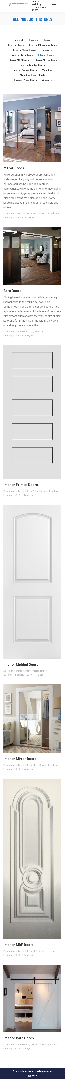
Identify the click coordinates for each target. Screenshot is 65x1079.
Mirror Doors (13, 168)
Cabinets (33, 40)
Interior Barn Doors (22, 55)
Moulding (47, 70)
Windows (47, 80)
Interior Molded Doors (32, 65)
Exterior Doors (16, 45)
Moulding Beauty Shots (32, 75)
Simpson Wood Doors (25, 80)
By (52, 213)
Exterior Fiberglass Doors (43, 45)
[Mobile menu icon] (53, 5)
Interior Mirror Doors (45, 60)
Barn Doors (12, 291)
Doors (47, 40)
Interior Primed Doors (25, 70)
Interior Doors (46, 55)
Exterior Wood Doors (24, 50)
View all (19, 40)
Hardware (46, 50)
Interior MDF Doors (18, 60)
